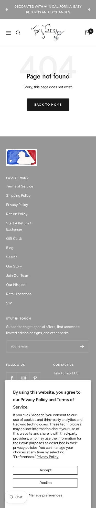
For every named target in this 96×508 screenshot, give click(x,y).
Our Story (14, 266)
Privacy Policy (17, 205)
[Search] (18, 33)
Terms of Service (19, 186)
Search (12, 257)
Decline (45, 483)
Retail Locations (18, 294)
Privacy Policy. (48, 457)
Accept (45, 470)
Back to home (48, 104)
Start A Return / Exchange (18, 226)
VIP (9, 303)
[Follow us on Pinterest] (35, 378)
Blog (9, 248)
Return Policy (16, 214)
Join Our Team (17, 275)
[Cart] (87, 33)
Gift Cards (14, 238)
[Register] (82, 346)
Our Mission (15, 285)
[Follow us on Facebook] (12, 378)
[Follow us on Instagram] (23, 378)
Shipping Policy (18, 195)
